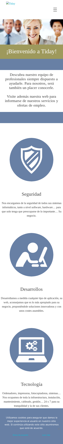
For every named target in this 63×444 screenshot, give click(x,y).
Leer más (46, 435)
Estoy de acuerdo (20, 435)
